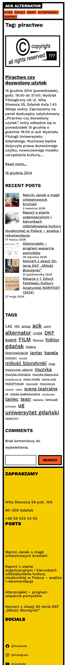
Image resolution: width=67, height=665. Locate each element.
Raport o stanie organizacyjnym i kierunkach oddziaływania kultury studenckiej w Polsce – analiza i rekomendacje (33, 223)
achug (26, 326)
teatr (25, 399)
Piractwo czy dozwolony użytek (26, 79)
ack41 (47, 326)
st (6, 394)
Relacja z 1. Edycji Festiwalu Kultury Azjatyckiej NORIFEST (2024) (41, 286)
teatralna (38, 399)
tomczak (51, 399)
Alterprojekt (48, 12)
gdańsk (14, 346)
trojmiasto (10, 406)
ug (21, 405)
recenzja (9, 389)
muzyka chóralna (17, 374)
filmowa (38, 340)
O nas (8, 12)
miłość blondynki (26, 363)
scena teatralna (40, 388)
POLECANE (32, 384)
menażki (23, 358)
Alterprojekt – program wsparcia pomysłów (38, 248)
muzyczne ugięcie (19, 370)
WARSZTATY (12, 418)
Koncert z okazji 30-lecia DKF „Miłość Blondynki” (40, 265)
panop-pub (49, 379)
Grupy (31, 12)
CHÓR (37, 333)
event (11, 339)
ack (37, 325)
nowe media (31, 379)
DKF (49, 333)
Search (50, 460)
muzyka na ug (13, 379)
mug (52, 364)
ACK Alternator (23, 6)
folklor (52, 339)
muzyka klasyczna (45, 374)
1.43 (8, 326)
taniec (11, 399)
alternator (18, 332)
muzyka (43, 369)
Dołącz (20, 12)
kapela (51, 352)
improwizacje (16, 353)
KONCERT (11, 358)
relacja (19, 389)
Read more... (16, 164)
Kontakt (11, 16)
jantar (36, 352)
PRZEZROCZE (47, 384)
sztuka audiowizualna (25, 394)
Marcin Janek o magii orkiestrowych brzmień (41, 199)
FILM (25, 339)
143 (17, 326)
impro (31, 347)
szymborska (48, 394)
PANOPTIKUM (14, 383)
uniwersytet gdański (32, 412)
